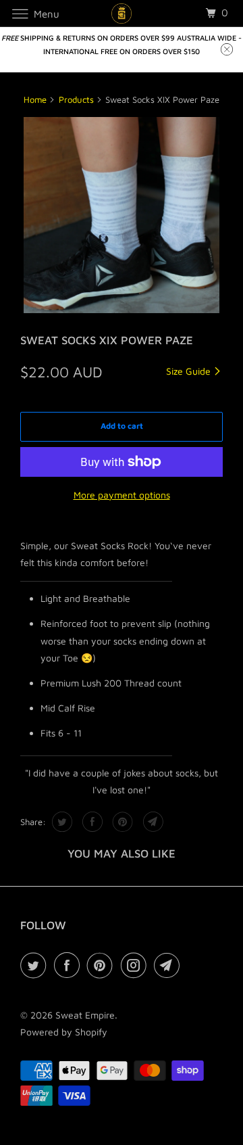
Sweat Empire (85, 1015)
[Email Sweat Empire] (169, 965)
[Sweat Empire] (121, 13)
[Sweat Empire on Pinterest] (102, 965)
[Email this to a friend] (151, 822)
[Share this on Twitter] (60, 822)
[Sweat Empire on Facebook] (69, 965)
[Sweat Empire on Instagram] (136, 965)
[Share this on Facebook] (91, 822)
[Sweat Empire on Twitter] (35, 965)
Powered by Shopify (63, 1031)
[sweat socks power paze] (121, 215)
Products (76, 99)
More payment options (122, 494)
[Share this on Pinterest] (121, 822)
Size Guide (189, 371)
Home (35, 99)
